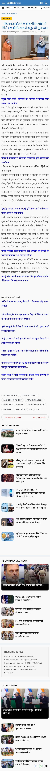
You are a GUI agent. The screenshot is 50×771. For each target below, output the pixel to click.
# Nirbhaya (9, 673)
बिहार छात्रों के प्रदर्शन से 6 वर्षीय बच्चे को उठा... (23, 585)
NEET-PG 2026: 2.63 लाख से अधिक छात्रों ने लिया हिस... (30, 738)
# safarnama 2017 (11, 659)
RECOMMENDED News (14, 561)
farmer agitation (36, 404)
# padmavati (9, 663)
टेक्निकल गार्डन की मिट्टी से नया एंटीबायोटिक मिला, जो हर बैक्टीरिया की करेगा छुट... (31, 478)
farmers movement (12, 400)
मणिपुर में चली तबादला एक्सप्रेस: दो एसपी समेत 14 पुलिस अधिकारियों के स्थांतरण (30, 464)
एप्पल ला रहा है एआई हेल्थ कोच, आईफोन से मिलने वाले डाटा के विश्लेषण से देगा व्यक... (30, 493)
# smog (20, 663)
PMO (38, 409)
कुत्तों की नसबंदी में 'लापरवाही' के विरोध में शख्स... (26, 634)
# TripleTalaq (29, 666)
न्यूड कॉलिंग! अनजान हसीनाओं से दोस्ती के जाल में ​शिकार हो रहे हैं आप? (31, 520)
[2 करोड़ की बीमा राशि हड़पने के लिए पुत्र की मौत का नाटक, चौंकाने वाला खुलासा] (7, 507)
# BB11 (28, 663)
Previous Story (13, 417)
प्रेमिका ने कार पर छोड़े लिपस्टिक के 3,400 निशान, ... (28, 610)
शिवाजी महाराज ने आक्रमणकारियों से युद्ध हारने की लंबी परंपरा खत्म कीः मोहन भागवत (31, 449)
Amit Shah (20, 409)
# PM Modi (37, 663)
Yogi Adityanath (29, 395)
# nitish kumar (10, 669)
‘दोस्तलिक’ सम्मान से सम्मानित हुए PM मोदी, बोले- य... (22, 711)
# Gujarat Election (29, 659)
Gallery (20, 7)
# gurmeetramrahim (13, 666)
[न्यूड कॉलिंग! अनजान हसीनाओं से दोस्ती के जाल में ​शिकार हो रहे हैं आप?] (7, 522)
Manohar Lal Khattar (13, 404)
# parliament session (24, 656)
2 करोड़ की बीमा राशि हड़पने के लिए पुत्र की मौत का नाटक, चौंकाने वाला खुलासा (31, 506)
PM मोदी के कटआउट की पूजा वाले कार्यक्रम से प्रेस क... (29, 622)
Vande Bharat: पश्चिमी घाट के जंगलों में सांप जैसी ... (28, 598)
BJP (30, 409)
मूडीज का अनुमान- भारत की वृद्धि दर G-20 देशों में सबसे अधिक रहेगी (31, 535)
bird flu (7, 409)
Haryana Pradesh (34, 400)
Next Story (38, 417)
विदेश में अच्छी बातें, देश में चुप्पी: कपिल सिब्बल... (25, 726)
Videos (34, 7)
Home (7, 7)
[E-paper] (41, 3)
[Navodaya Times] (14, 2)
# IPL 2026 (8, 656)
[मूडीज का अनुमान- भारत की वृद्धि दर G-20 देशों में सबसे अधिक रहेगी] (7, 536)
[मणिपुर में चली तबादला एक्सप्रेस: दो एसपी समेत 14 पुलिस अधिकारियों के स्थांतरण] (7, 463)
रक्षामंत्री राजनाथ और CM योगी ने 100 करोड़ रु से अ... (28, 750)
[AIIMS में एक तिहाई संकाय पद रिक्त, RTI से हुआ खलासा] (7, 433)
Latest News (9, 685)
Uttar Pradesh (10, 395)
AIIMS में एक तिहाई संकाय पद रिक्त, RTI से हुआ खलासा (31, 432)
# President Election (27, 669)
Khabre (12, 13)
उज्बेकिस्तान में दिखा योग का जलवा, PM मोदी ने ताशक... (29, 763)
